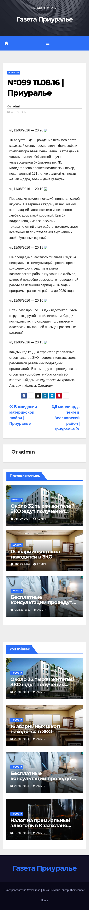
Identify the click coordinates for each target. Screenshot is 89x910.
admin (17, 106)
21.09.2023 (22, 786)
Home (44, 900)
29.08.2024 (22, 692)
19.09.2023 (22, 833)
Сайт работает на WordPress (23, 890)
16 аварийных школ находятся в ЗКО (35, 554)
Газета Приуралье (45, 19)
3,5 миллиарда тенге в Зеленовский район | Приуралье (66, 417)
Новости (13, 72)
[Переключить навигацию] (47, 43)
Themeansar (77, 890)
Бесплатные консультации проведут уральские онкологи (41, 602)
